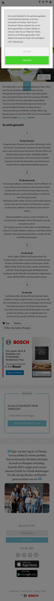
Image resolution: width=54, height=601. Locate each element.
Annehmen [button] (27, 60)
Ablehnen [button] (27, 51)
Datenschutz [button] (18, 41)
